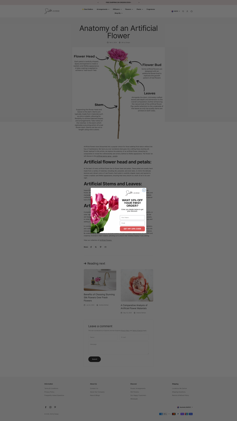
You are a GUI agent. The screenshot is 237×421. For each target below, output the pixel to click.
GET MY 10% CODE (132, 229)
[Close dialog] (144, 190)
